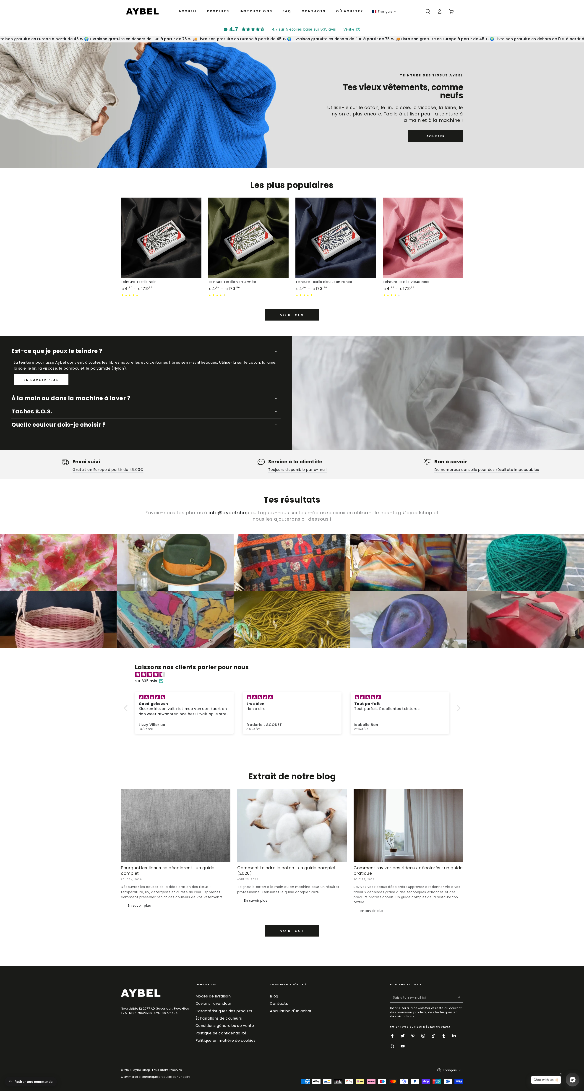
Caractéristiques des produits (224, 1011)
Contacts (279, 1003)
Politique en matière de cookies (226, 1040)
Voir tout (292, 931)
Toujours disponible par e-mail (297, 469)
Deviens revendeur (214, 1003)
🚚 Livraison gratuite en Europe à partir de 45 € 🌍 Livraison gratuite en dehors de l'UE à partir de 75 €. (284, 39)
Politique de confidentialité (221, 1033)
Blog (274, 996)
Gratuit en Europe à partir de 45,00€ (108, 469)
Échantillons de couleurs (219, 1018)
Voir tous (292, 315)
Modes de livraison (213, 996)
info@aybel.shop (229, 512)
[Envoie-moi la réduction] (460, 997)
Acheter (435, 136)
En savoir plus (41, 380)
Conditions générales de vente (225, 1025)
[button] (384, 11)
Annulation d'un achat (291, 1011)
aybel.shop (141, 1070)
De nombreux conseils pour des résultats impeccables (486, 469)
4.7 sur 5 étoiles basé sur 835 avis (304, 29)
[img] (294, 674)
